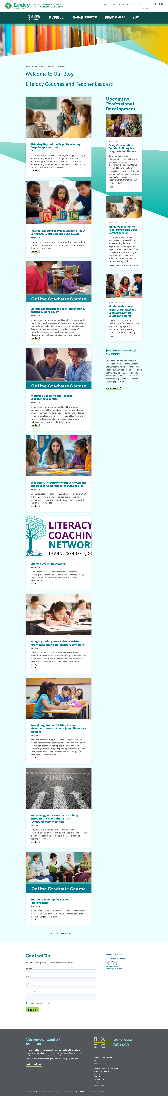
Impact (96, 1060)
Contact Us (116, 4)
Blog (95, 1063)
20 (58, 933)
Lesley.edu (105, 4)
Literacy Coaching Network (48, 563)
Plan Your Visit (99, 1079)
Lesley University (99, 1085)
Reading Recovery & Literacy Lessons (106, 1069)
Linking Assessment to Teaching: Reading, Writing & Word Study (58, 310)
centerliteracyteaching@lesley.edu (98, 1091)
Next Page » (65, 933)
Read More (34, 170)
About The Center (100, 1066)
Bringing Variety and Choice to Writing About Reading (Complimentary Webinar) (57, 643)
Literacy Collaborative (101, 1071)
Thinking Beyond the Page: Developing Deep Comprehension (56, 145)
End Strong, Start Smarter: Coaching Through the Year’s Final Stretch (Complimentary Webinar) (54, 818)
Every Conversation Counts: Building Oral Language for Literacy (122, 148)
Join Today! (112, 387)
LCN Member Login (140, 4)
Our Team (97, 1074)
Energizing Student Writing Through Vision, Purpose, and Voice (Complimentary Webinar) (58, 728)
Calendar (97, 1077)
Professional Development (103, 1058)
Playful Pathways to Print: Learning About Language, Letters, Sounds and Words (58, 232)
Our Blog (126, 4)
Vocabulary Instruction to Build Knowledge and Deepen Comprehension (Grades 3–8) (58, 484)
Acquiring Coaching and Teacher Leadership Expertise (51, 397)
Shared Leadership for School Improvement (50, 901)
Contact (97, 1082)
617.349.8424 (117, 954)
